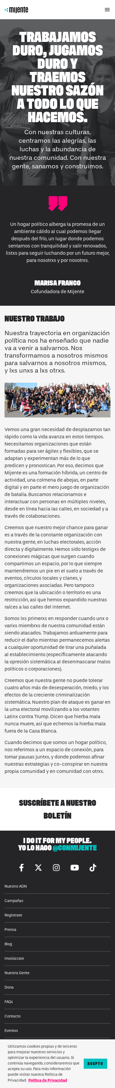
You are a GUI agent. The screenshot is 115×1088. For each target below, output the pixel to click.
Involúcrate (14, 958)
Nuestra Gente (17, 973)
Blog (8, 944)
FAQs (9, 1002)
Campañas (14, 901)
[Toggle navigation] (107, 9)
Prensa (10, 929)
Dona (9, 987)
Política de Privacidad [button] (47, 1080)
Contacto (13, 1016)
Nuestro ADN (16, 886)
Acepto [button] (95, 1063)
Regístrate (13, 915)
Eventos (11, 1030)
